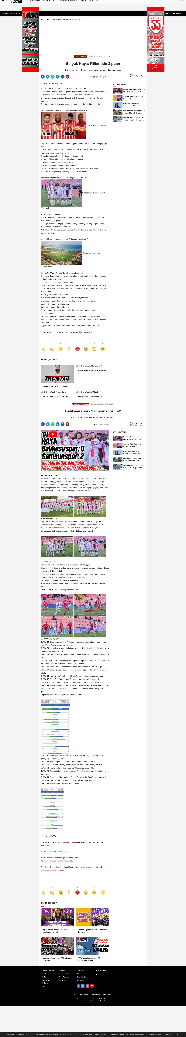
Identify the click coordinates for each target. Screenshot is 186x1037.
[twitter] (48, 77)
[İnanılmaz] (94, 345)
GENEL (44, 974)
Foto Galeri (80, 970)
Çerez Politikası (95, 994)
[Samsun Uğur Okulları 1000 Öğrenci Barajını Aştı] (92, 917)
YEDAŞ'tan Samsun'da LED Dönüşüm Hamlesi (89, 959)
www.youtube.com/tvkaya (68, 842)
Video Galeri (81, 974)
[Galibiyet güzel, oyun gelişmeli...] (57, 374)
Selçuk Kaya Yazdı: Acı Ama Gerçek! (57, 396)
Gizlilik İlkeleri (106, 994)
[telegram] (58, 77)
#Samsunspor (62, 852)
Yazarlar (178, 13)
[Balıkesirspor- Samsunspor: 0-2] (75, 450)
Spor (44, 986)
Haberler (47, 19)
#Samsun (52, 852)
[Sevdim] (61, 345)
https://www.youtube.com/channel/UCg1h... (57, 861)
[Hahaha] (86, 345)
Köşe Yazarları (56, 19)
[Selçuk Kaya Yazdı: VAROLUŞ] (92, 392)
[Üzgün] (103, 345)
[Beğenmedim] (69, 345)
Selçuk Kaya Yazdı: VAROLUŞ (90, 396)
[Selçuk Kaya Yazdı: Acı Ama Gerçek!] (57, 392)
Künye (80, 994)
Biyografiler (80, 980)
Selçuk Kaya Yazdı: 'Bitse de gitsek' (92, 370)
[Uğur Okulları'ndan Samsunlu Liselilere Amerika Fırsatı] (57, 917)
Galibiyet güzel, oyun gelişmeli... (55, 386)
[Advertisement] (93, 37)
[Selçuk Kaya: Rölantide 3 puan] (52, 83)
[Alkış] (52, 345)
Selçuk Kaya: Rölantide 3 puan (72, 19)
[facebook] (43, 77)
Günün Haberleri (100, 970)
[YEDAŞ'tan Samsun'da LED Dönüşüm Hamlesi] (92, 946)
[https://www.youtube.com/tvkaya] (92, 986)
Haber (44, 977)
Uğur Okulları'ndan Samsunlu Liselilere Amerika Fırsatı (55, 931)
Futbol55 (62, 970)
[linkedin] (62, 77)
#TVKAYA (45, 852)
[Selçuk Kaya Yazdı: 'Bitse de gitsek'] (92, 366)
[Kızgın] (77, 345)
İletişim (86, 994)
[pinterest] (67, 77)
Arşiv (96, 974)
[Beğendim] (44, 345)
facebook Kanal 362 (64, 319)
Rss (75, 994)
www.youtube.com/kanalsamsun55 (54, 870)
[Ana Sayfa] (42, 19)
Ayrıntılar (168, 1034)
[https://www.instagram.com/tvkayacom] (87, 986)
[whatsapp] (53, 77)
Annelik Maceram (48, 970)
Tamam (176, 1034)
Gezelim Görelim (64, 974)
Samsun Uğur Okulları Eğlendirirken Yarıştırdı (57, 959)
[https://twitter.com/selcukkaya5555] (82, 986)
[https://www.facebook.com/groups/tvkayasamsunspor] (78, 986)
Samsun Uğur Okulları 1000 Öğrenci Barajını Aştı (92, 931)
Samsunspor (63, 980)
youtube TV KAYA (47, 319)
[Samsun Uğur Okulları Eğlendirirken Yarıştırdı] (57, 946)
